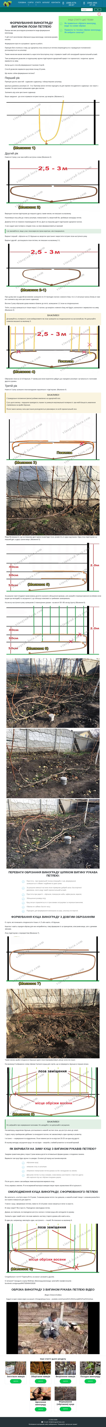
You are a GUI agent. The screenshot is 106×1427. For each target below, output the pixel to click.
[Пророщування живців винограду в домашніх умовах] (65, 1368)
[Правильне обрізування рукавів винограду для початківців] (65, 1393)
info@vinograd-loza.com (57, 1422)
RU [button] (99, 14)
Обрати (15, 1381)
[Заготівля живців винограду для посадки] (15, 1368)
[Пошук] (97, 9)
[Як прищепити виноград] (40, 1393)
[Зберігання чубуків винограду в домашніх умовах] (40, 1368)
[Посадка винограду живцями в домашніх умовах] (90, 1368)
